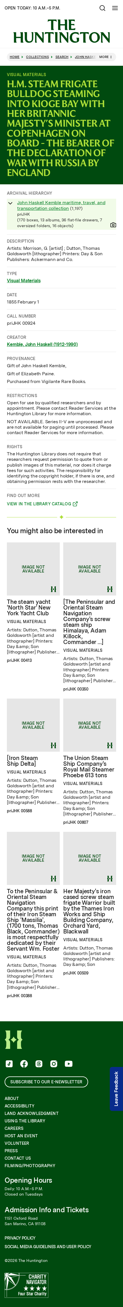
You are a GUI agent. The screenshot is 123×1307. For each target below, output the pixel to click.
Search (62, 57)
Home (14, 57)
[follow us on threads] (38, 1064)
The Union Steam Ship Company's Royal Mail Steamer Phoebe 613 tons (88, 767)
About (12, 1098)
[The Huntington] (61, 31)
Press (11, 1151)
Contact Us (18, 1158)
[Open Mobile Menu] (115, 8)
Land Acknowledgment (32, 1113)
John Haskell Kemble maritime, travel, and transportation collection (61, 205)
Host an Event (21, 1136)
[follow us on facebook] (23, 1064)
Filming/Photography (30, 1165)
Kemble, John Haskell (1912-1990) (42, 344)
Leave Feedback (116, 1089)
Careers (14, 1128)
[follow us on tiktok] (9, 1064)
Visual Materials (23, 280)
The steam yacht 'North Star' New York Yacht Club (29, 607)
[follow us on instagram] (53, 1064)
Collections (37, 57)
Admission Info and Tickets (47, 1210)
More (104, 57)
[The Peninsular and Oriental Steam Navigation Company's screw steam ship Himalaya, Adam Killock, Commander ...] (89, 621)
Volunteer (17, 1143)
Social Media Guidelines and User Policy (48, 1246)
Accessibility (19, 1106)
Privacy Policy (20, 1238)
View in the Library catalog (39, 505)
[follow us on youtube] (68, 1064)
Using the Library (25, 1121)
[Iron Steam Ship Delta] (22, 761)
